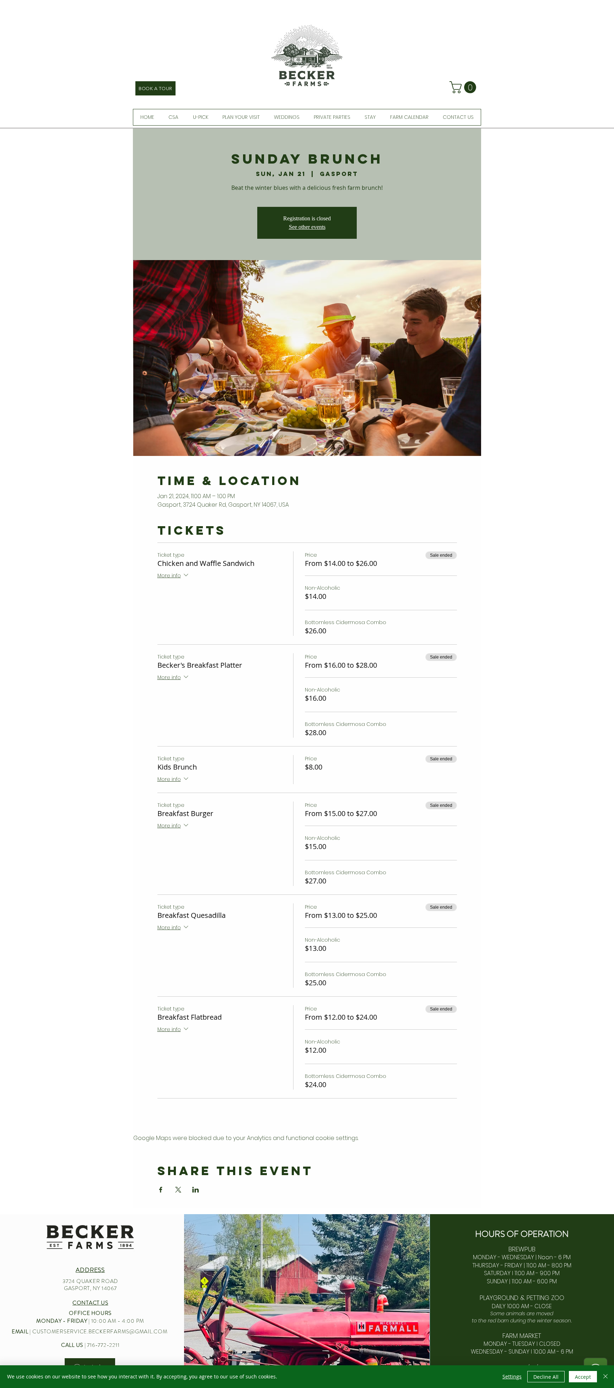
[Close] (605, 1376)
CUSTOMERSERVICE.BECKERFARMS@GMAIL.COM (100, 1331)
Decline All (546, 1376)
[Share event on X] (178, 1190)
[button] (464, 87)
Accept (583, 1376)
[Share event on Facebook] (160, 1190)
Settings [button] (512, 1376)
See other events (307, 227)
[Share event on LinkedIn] (195, 1190)
